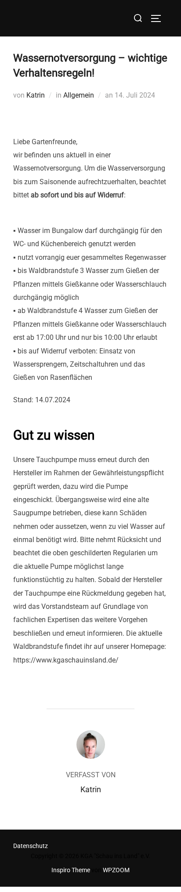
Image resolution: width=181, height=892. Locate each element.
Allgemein (78, 95)
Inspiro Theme (70, 870)
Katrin (35, 95)
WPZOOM (116, 870)
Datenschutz (30, 845)
